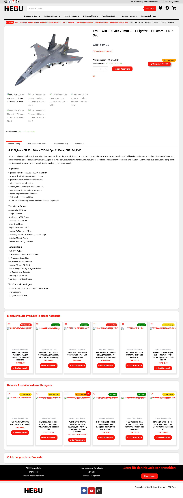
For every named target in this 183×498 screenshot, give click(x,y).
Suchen (150, 8)
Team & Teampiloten (91, 476)
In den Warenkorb (122, 69)
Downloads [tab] (79, 143)
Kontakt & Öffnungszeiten (33, 476)
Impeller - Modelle (101, 22)
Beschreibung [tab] (14, 143)
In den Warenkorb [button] (20, 368)
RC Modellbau (30, 22)
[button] (94, 76)
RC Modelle (41, 22)
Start (16, 22)
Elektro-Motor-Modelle (84, 22)
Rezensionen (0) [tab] (61, 143)
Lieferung (91, 472)
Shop (22, 22)
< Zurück (9, 22)
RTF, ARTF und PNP (66, 22)
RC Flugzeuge (52, 22)
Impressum (33, 472)
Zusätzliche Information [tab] (37, 143)
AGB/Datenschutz (33, 468)
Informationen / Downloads (91, 468)
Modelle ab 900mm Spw (119, 22)
